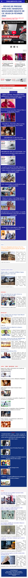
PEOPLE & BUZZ (21, 70)
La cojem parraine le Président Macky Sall (13, 448)
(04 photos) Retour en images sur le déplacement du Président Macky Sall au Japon (13, 457)
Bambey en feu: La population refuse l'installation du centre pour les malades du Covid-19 (13, 409)
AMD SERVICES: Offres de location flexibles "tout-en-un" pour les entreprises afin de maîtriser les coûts (13, 153)
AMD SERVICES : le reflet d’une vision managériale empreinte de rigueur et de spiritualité (13, 138)
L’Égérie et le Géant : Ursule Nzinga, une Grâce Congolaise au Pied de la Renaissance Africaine (13, 198)
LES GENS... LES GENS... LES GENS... (16, 68)
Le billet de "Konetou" (23, 74)
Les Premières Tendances (11, 70)
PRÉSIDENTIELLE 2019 (16, 74)
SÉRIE (6, 366)
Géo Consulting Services (13, 69)
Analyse (17, 73)
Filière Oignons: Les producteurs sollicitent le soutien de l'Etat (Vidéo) (12, 419)
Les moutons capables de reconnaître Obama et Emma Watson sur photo (12, 523)
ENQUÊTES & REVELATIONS (7, 269)
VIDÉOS (2, 366)
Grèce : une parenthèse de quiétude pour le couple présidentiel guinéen (13, 185)
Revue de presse (5, 73)
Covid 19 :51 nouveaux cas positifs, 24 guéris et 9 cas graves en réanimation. (13, 398)
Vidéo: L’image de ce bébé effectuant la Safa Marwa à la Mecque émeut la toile (11, 508)
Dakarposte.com (14, 1)
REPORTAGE (11, 366)
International (16, 70)
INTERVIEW (9, 73)
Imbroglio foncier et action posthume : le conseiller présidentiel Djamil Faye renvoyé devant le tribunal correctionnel (13, 213)
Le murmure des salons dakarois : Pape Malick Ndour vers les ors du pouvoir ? (13, 228)
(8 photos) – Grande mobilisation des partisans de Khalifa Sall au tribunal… (13, 477)
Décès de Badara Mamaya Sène (9, 351)
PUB (8, 74)
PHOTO (25, 70)
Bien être (22, 73)
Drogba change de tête (13, 467)
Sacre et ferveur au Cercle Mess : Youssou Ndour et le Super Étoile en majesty (20, 65)
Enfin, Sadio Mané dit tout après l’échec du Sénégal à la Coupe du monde (11, 295)
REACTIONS (19, 69)
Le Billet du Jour (8, 68)
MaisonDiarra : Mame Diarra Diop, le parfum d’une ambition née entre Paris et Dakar (13, 124)
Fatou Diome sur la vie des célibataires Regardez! (13, 378)
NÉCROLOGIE (13, 73)
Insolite (20, 73)
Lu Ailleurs (10, 74)
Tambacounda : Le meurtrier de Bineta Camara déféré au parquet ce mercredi (12, 273)
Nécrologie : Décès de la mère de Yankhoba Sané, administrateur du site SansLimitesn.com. (13, 339)
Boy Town (8, 69)
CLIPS (16, 366)
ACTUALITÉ (4, 68)
